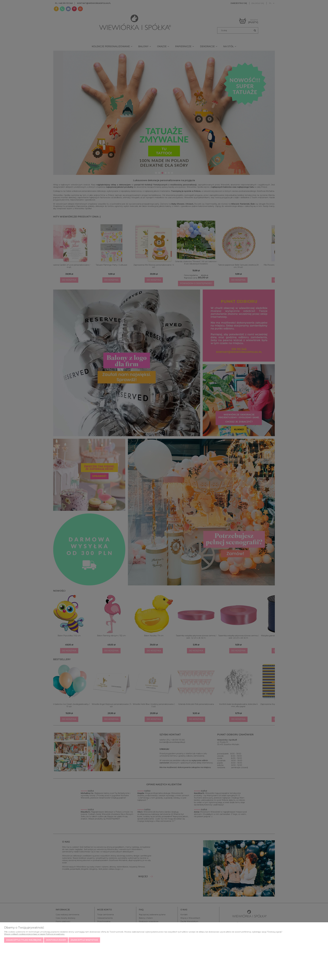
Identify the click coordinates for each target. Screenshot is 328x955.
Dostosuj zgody (56, 940)
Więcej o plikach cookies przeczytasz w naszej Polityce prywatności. (34, 934)
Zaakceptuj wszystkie (84, 940)
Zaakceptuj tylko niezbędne (24, 940)
